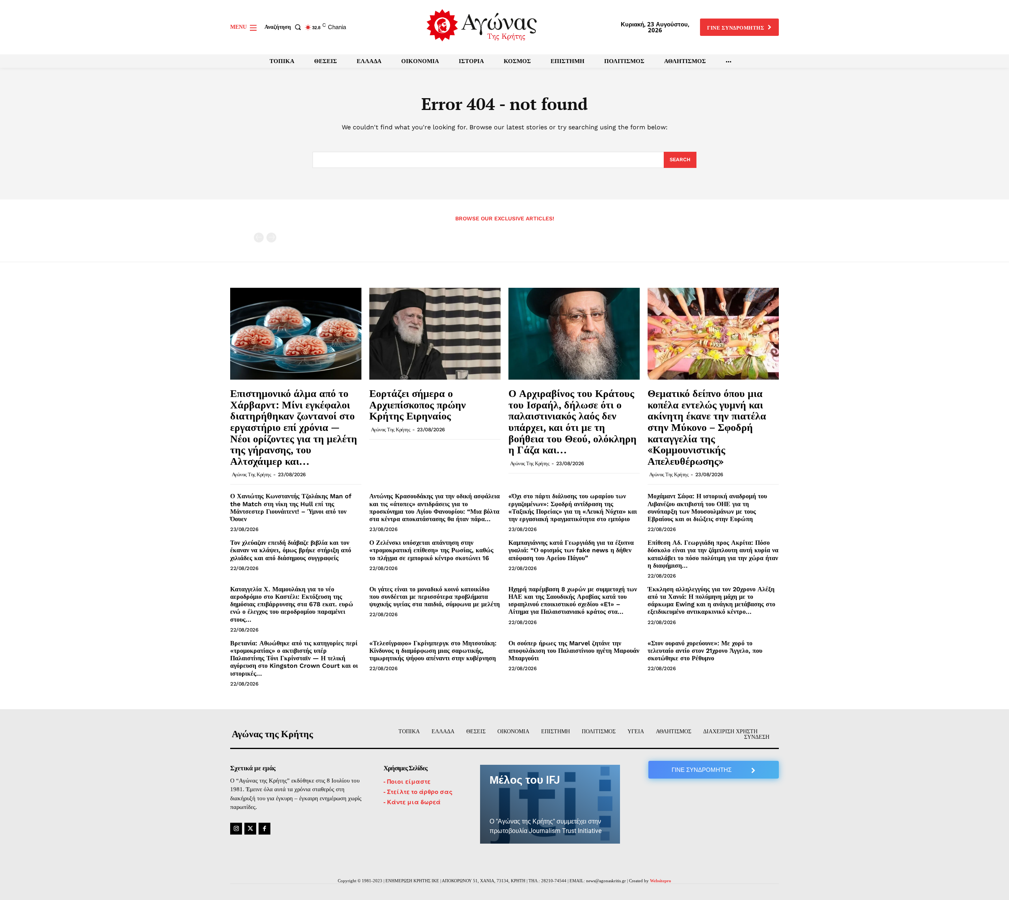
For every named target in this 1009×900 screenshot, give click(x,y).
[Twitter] (250, 829)
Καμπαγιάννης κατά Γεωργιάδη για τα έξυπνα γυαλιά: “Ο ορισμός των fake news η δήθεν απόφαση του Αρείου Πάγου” (571, 550)
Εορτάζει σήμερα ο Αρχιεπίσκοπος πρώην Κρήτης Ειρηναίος (417, 404)
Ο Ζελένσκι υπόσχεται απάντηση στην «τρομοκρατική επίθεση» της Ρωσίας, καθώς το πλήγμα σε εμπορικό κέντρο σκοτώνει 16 (431, 550)
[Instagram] (236, 829)
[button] (284, 27)
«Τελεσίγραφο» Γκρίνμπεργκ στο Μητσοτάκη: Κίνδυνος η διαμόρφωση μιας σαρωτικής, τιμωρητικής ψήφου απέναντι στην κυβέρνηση (433, 650)
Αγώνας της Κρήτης (251, 474)
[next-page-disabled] (271, 237)
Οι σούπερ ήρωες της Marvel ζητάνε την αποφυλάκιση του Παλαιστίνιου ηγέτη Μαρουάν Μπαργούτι (573, 650)
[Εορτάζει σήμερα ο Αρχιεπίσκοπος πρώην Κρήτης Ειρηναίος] (435, 334)
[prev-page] (259, 237)
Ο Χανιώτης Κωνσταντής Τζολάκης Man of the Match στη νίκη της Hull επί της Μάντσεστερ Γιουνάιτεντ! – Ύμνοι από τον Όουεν (291, 507)
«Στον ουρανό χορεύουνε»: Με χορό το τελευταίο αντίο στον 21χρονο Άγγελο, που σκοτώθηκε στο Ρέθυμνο (705, 650)
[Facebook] (264, 829)
